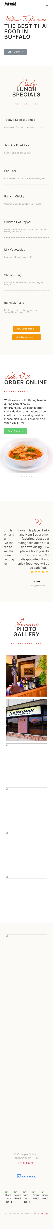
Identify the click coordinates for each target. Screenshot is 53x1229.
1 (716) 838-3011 (26, 1163)
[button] (15, 52)
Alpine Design (42, 1214)
